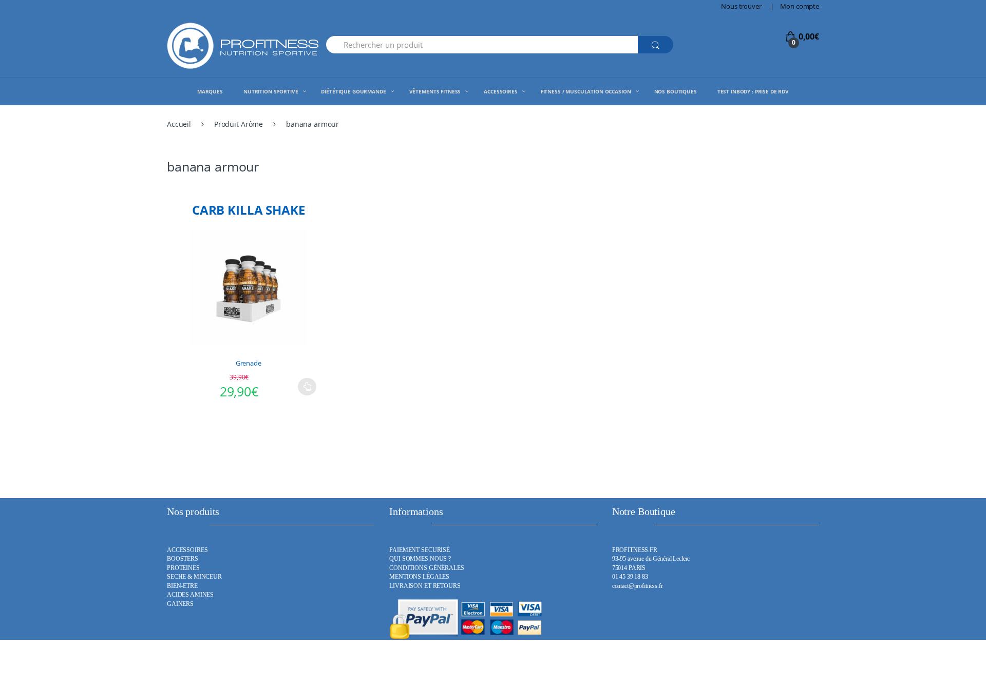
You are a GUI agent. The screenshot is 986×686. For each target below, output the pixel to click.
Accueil (179, 124)
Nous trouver (741, 6)
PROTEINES (183, 568)
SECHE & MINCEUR (194, 577)
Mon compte (799, 6)
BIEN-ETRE (182, 586)
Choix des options (307, 386)
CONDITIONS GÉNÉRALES (426, 568)
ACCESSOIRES (187, 550)
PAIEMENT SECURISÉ (419, 550)
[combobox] (482, 44)
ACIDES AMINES (190, 595)
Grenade (248, 363)
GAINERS (180, 604)
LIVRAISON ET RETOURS (424, 586)
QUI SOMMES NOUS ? (420, 559)
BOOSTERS (182, 559)
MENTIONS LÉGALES (419, 577)
